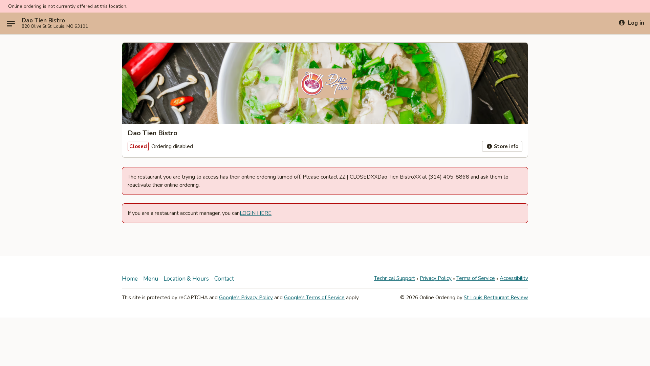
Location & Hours (186, 279)
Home (130, 279)
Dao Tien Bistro (43, 20)
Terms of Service (475, 278)
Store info (505, 146)
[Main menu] (11, 23)
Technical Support (394, 278)
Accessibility (514, 278)
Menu (150, 279)
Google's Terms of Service (314, 297)
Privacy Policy (436, 278)
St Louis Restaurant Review (496, 297)
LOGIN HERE (256, 213)
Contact (224, 279)
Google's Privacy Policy (246, 297)
